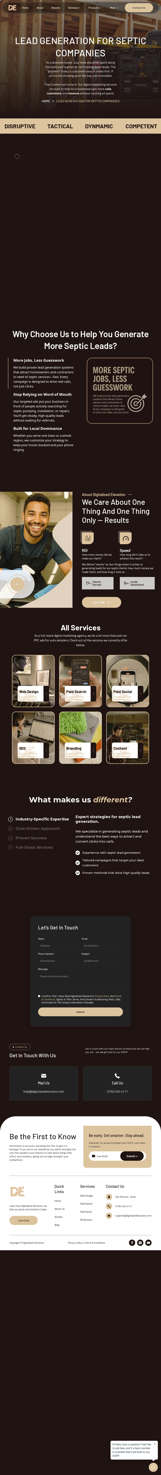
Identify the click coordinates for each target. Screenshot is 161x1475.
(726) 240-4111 (123, 1206)
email (84, 938)
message (43, 969)
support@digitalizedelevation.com (133, 1215)
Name (41, 938)
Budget (86, 953)
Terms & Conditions (94, 1243)
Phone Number (46, 953)
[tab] (41, 373)
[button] (74, 8)
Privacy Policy (75, 1243)
